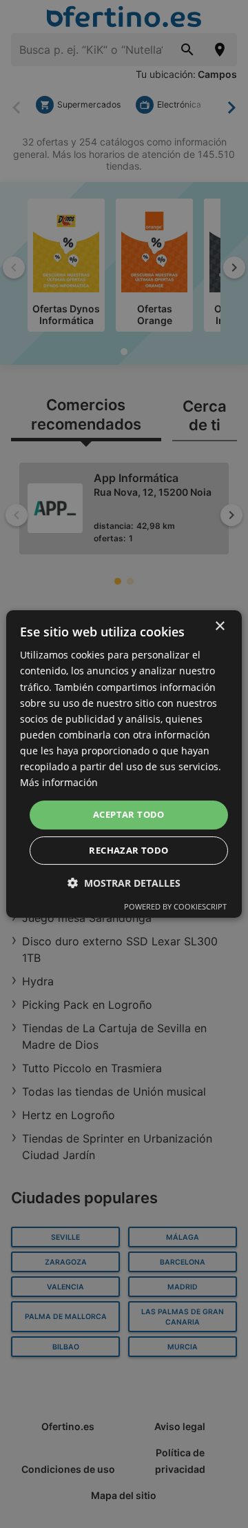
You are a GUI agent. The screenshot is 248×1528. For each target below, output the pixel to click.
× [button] (219, 626)
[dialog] (124, 764)
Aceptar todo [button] (129, 814)
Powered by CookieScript (175, 906)
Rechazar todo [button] (128, 850)
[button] (124, 883)
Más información (59, 782)
